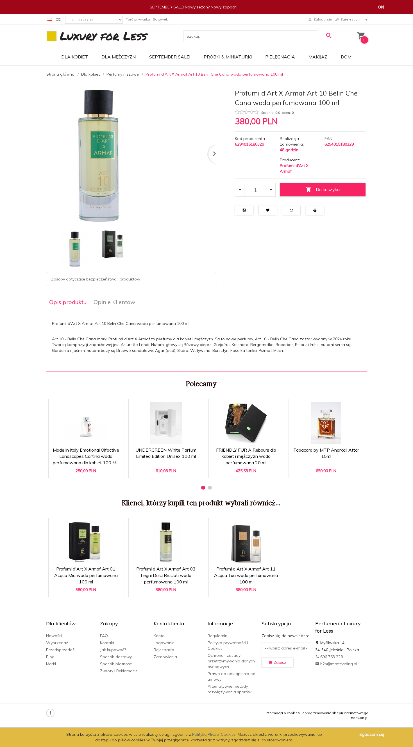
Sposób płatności (116, 663)
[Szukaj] (328, 35)
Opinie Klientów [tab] (114, 301)
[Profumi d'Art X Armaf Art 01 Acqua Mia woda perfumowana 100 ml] (86, 542)
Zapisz (279, 662)
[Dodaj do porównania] (115, 406)
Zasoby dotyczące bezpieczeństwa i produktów (95, 279)
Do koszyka (328, 189)
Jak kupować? (113, 649)
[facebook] (50, 713)
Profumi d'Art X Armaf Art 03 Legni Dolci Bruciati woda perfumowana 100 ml (166, 573)
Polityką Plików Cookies (214, 734)
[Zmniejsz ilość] (239, 189)
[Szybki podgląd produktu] (88, 406)
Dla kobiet (74, 57)
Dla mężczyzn (118, 57)
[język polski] (49, 19)
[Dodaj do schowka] (101, 406)
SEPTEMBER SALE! (169, 57)
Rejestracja (164, 649)
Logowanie (164, 642)
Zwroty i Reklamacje (119, 670)
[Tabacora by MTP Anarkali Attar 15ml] (326, 423)
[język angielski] (58, 19)
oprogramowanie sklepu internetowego (335, 713)
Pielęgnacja (280, 57)
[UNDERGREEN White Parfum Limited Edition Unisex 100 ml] (166, 423)
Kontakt (107, 642)
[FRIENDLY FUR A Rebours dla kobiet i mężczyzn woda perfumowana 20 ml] (246, 423)
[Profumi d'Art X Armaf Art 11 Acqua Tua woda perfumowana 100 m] (246, 542)
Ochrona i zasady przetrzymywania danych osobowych (231, 661)
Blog (50, 656)
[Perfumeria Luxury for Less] (98, 36)
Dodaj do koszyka (88, 470)
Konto (159, 635)
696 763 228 (331, 656)
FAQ (104, 635)
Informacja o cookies (283, 713)
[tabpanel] (206, 340)
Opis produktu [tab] (68, 301)
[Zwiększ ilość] (270, 189)
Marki (51, 663)
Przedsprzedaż (60, 649)
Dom (346, 57)
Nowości (54, 635)
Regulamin (217, 635)
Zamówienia (165, 656)
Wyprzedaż (57, 642)
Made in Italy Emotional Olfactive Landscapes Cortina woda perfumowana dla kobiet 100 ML (86, 454)
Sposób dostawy (116, 656)
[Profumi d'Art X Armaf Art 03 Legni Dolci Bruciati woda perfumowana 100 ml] (166, 542)
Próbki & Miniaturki (228, 57)
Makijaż (317, 57)
